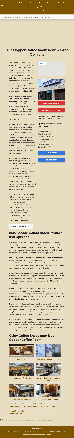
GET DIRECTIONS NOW (51, 103)
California (22, 3)
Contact (49, 434)
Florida (32, 3)
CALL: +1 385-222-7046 (51, 110)
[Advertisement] (37, 34)
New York (50, 3)
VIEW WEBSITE (51, 153)
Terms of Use (26, 434)
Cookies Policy (42, 434)
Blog (49, 7)
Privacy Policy (34, 434)
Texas (41, 3)
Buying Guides (38, 7)
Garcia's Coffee (6, 17)
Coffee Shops (62, 3)
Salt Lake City (17, 17)
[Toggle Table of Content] (29, 226)
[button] (43, 11)
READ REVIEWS (51, 160)
